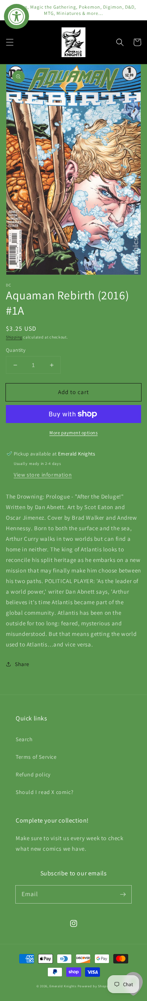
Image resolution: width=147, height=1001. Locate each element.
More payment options (73, 433)
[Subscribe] (122, 894)
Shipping (14, 337)
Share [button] (22, 664)
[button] (9, 42)
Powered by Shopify (94, 986)
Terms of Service (36, 756)
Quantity (15, 350)
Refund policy (33, 774)
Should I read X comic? (44, 792)
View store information (43, 474)
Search (24, 739)
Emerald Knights (62, 986)
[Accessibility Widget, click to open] (16, 16)
